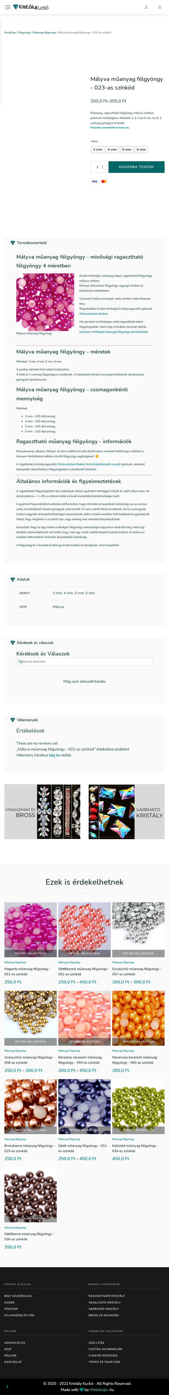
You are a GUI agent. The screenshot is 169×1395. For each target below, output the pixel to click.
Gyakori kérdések (103, 1355)
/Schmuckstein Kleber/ (71, 464)
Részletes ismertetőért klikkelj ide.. (110, 127)
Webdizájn (99, 1389)
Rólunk (10, 1355)
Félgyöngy (24, 32)
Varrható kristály (104, 1309)
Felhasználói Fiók (19, 1315)
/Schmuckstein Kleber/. (93, 314)
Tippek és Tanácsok (104, 1362)
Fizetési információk (106, 1349)
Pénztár (11, 1309)
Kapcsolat (13, 1362)
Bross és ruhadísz (104, 1315)
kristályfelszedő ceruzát (105, 464)
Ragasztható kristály (107, 1296)
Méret (94, 141)
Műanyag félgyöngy (44, 32)
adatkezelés (14, 1343)
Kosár (9, 1302)
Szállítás (96, 1343)
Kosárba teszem (136, 167)
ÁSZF (8, 1349)
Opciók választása (30, 953)
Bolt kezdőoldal (18, 1296)
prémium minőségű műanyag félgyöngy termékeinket (113, 332)
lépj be (54, 755)
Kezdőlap (10, 32)
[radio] (97, 149)
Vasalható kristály (105, 1302)
